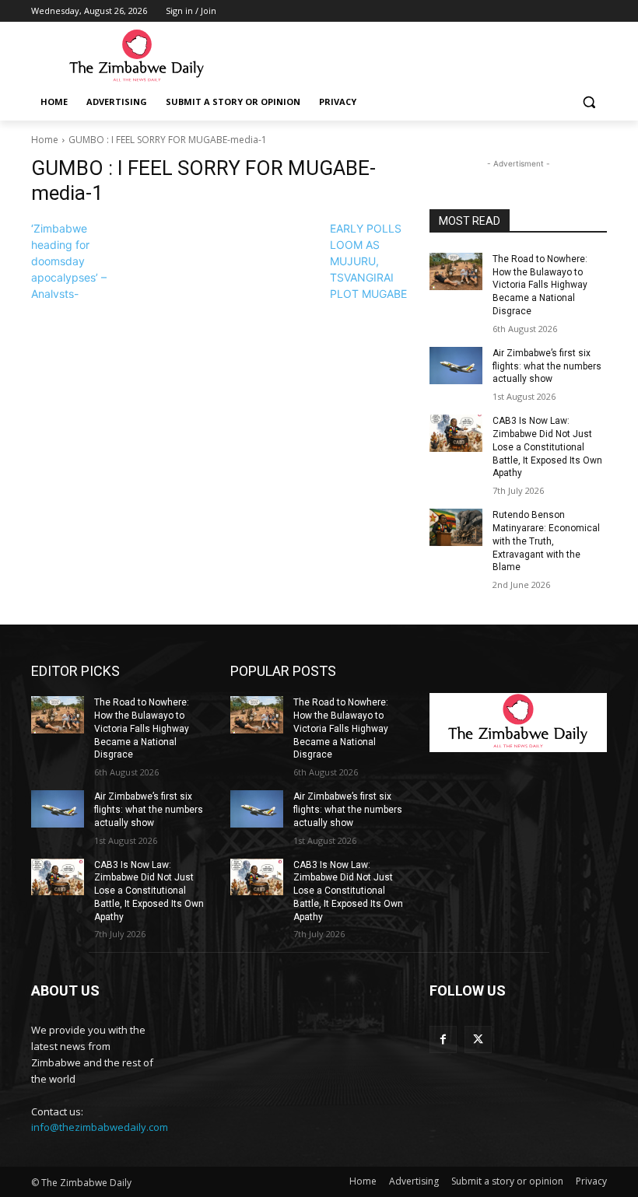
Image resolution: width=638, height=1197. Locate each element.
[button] (588, 102)
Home (44, 139)
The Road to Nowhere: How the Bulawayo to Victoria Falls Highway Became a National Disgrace (540, 285)
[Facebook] (443, 1039)
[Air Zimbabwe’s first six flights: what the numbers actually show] (455, 365)
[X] (478, 1039)
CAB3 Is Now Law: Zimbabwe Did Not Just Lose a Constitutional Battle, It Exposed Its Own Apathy (547, 446)
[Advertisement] (425, 55)
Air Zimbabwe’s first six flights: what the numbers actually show (547, 366)
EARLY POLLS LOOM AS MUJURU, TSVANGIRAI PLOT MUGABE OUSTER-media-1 (368, 277)
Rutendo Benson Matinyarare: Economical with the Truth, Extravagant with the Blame (546, 540)
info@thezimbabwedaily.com (99, 1127)
